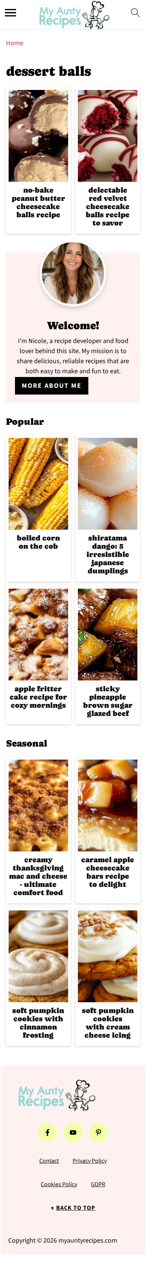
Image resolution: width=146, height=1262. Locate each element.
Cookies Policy (59, 1184)
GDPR (98, 1184)
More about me (52, 385)
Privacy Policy (90, 1161)
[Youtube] (73, 1132)
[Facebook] (47, 1132)
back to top (75, 1208)
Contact (49, 1161)
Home (14, 43)
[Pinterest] (98, 1132)
